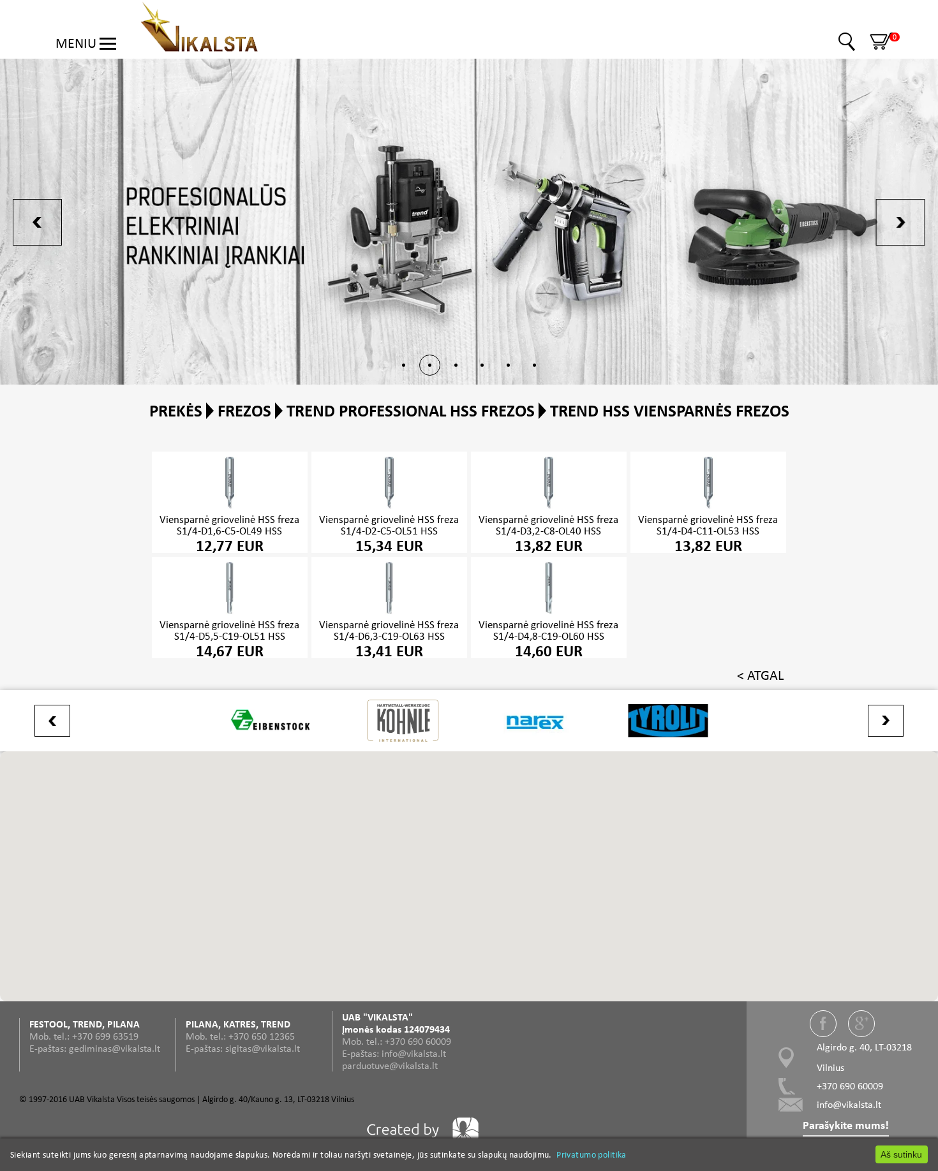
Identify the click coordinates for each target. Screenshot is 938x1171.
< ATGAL (760, 675)
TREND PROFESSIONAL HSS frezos (411, 410)
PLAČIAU (230, 502)
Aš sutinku (901, 1154)
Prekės (175, 410)
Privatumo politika (591, 1154)
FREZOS (244, 410)
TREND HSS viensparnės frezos (669, 410)
